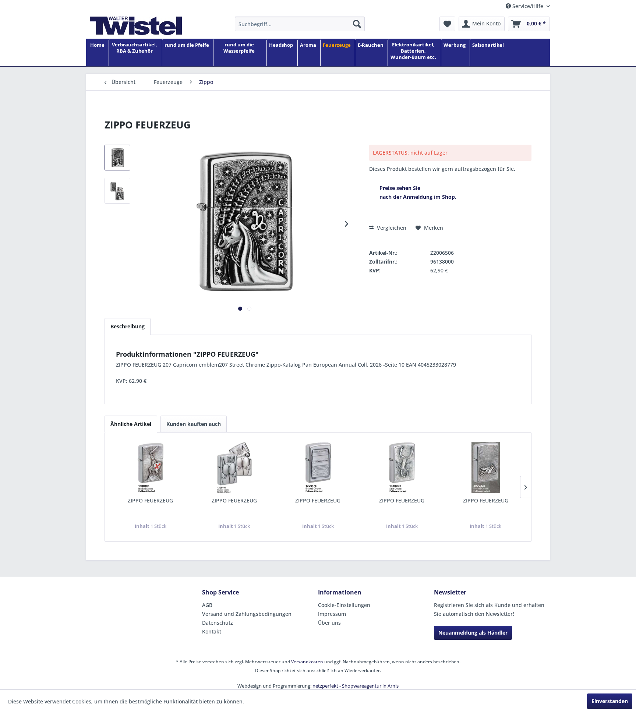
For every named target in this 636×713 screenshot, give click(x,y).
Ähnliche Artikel (130, 423)
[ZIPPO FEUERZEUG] (150, 467)
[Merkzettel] (447, 24)
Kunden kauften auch (193, 423)
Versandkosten (307, 662)
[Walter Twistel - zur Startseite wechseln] (136, 26)
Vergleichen (390, 227)
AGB (207, 604)
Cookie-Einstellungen (344, 604)
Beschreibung (127, 326)
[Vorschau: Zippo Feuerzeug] (117, 157)
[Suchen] (357, 24)
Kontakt (211, 631)
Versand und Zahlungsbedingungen (247, 613)
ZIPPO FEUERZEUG (150, 500)
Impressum (332, 613)
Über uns (329, 622)
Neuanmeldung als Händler (473, 632)
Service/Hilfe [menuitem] (528, 6)
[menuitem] (300, 24)
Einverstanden (609, 701)
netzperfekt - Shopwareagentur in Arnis (355, 685)
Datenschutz (217, 622)
